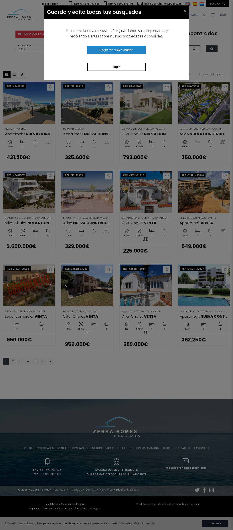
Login (116, 67)
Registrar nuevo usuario (116, 50)
